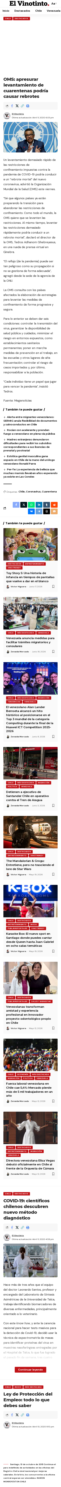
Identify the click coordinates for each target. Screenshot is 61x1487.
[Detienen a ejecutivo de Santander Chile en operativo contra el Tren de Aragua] (30, 763)
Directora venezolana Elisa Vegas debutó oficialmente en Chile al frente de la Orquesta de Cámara (30, 1164)
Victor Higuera (18, 586)
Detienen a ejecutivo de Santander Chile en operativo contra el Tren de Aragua (27, 796)
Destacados (21, 18)
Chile (8, 18)
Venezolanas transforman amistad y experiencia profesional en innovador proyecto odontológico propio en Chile (28, 1014)
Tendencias (14, 702)
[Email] (54, 511)
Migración (43, 698)
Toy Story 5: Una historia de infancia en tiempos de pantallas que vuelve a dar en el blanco (30, 577)
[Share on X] (17, 105)
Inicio (33, 924)
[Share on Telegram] (39, 511)
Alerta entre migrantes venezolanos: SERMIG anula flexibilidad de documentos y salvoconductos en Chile (30, 420)
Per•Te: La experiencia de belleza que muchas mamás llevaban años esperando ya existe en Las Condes (30, 473)
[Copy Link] (22, 105)
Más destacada (25, 633)
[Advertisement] (30, 48)
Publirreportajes (17, 928)
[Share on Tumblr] (46, 505)
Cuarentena (49, 491)
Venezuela (43, 633)
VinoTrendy (14, 568)
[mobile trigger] (6, 4)
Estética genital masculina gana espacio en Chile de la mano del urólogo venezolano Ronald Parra (29, 460)
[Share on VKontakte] (31, 511)
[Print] (27, 105)
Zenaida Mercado (20, 651)
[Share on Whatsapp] (31, 505)
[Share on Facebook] (11, 105)
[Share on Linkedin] (39, 505)
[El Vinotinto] (29, 4)
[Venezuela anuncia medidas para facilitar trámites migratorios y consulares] (30, 613)
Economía (22, 1074)
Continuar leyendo (30, 1369)
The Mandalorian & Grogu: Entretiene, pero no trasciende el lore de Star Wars (30, 865)
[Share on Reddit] (54, 505)
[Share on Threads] (46, 511)
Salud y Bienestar (41, 1001)
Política (12, 786)
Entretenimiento (34, 564)
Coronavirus (33, 491)
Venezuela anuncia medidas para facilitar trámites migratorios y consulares (30, 642)
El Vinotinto (18, 114)
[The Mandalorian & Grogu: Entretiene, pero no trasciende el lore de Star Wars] (30, 832)
